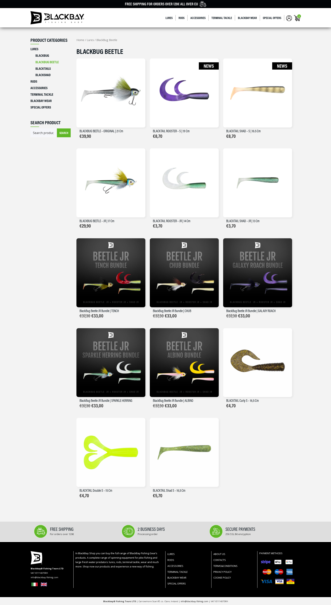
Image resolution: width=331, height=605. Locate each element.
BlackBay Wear (247, 18)
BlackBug (42, 55)
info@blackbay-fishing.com (195, 601)
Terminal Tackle (221, 18)
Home (80, 40)
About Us (219, 554)
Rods (181, 18)
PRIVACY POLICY (222, 572)
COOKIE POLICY (222, 577)
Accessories (198, 18)
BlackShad (43, 75)
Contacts (219, 560)
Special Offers (272, 18)
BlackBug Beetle (47, 62)
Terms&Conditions (225, 566)
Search (63, 133)
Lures (169, 18)
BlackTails (43, 68)
